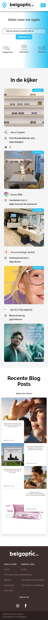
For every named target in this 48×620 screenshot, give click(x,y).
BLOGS (24, 569)
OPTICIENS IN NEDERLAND (32, 580)
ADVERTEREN (26, 575)
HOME (6, 569)
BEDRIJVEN (9, 585)
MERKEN (7, 580)
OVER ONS (8, 591)
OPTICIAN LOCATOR (12, 575)
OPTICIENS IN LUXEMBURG (32, 585)
